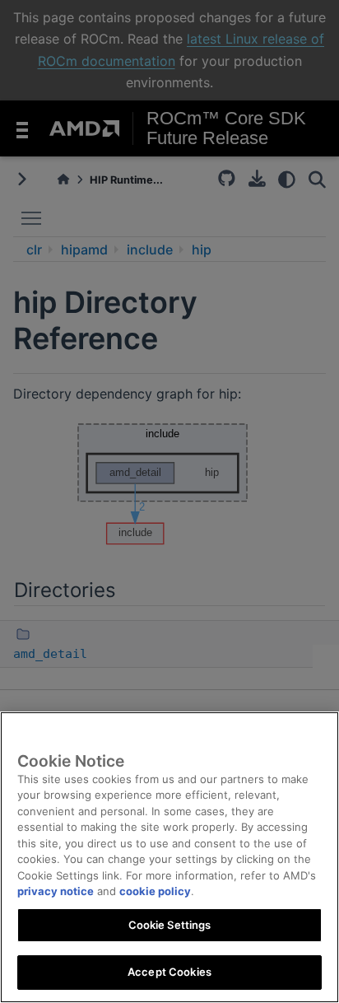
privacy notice (55, 891)
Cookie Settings (169, 924)
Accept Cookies (169, 971)
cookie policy (155, 891)
